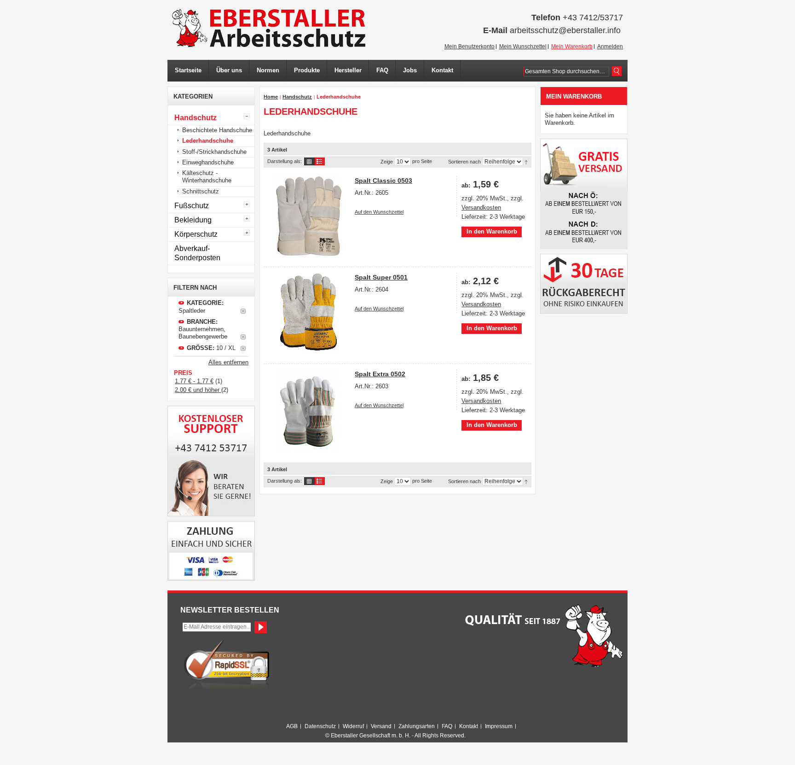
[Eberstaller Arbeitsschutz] (268, 28)
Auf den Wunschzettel (379, 212)
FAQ (447, 726)
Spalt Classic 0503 (383, 180)
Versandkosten (481, 207)
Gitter (309, 161)
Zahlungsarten (416, 726)
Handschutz (297, 96)
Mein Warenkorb (572, 46)
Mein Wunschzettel (523, 46)
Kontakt (468, 726)
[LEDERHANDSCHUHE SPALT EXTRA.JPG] (308, 409)
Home (271, 96)
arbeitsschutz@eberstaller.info (565, 30)
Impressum (499, 726)
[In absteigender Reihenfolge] (526, 161)
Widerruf (353, 726)
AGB (292, 726)
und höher (198, 389)
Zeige (386, 161)
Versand (381, 726)
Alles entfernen (228, 362)
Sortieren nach (464, 161)
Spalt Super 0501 (381, 277)
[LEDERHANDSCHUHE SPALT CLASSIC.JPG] (308, 216)
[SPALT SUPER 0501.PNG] (308, 313)
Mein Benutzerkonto (469, 46)
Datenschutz (320, 726)
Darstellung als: (284, 161)
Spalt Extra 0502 (380, 374)
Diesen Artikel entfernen (243, 311)
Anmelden (610, 46)
